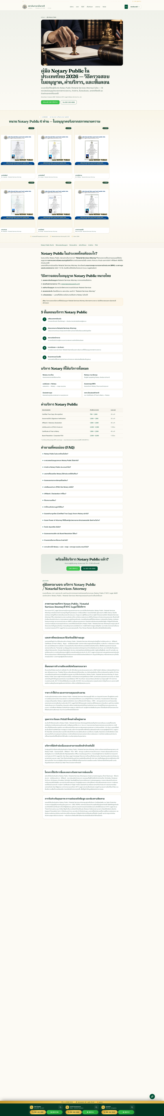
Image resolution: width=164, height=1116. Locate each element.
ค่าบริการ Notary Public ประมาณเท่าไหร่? (57, 467)
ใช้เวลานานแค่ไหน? (50, 500)
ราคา (77, 7)
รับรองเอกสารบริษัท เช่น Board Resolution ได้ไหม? (60, 533)
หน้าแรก (43, 17)
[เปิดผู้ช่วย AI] (152, 1096)
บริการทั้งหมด (82, 245)
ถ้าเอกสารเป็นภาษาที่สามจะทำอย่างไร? (56, 540)
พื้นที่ (82, 7)
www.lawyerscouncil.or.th (70, 284)
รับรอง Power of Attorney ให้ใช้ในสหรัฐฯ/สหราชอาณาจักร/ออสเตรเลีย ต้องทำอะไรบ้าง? (72, 520)
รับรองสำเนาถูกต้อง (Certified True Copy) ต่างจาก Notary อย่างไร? (66, 514)
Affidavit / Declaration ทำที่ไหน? (55, 494)
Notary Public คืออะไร (47, 245)
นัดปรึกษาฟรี (134, 7)
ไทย (126, 6)
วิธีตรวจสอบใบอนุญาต (62, 245)
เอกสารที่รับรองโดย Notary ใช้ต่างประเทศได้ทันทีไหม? (61, 474)
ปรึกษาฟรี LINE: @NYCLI (50, 102)
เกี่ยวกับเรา (90, 7)
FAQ (96, 245)
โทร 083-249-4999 (69, 102)
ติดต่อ (104, 7)
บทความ (97, 7)
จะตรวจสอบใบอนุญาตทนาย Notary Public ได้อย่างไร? (61, 460)
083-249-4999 (116, 1)
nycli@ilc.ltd (127, 1)
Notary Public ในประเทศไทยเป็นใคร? (56, 454)
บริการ (71, 7)
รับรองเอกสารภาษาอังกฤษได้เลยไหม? (56, 480)
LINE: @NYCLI (73, 568)
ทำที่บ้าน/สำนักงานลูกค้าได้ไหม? (54, 507)
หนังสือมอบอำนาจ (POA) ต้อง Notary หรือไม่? (59, 487)
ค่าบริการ (90, 245)
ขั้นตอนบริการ (73, 245)
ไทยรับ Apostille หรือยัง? (52, 527)
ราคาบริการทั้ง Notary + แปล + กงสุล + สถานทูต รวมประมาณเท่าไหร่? (66, 547)
